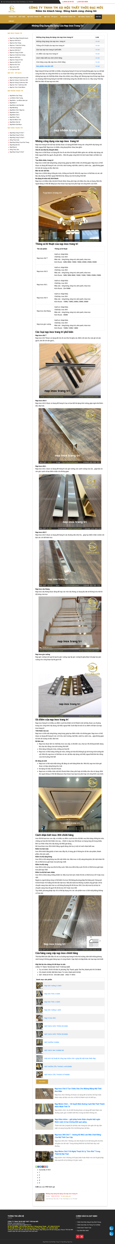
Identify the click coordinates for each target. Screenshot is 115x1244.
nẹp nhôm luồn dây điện (17, 105)
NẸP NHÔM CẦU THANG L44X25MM (58, 1066)
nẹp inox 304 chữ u (15, 40)
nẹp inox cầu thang (15, 43)
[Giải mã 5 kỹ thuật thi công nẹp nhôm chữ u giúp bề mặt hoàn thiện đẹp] (39, 1058)
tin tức (98, 17)
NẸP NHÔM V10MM (51, 1042)
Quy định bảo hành (83, 1230)
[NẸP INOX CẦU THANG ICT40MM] (39, 1074)
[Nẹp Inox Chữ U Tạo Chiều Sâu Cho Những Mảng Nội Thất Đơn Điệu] (44, 1093)
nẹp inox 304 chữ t (15, 50)
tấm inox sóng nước (16, 48)
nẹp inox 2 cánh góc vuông (17, 55)
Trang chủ (13, 17)
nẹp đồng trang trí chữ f (17, 152)
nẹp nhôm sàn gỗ (15, 122)
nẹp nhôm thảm (14, 117)
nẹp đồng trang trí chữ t (17, 132)
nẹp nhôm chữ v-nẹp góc (17, 110)
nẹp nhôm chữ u (14, 115)
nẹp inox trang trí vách (16, 52)
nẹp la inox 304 (14, 67)
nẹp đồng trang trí (85, 17)
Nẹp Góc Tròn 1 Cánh (52, 1002)
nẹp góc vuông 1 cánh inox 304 (19, 80)
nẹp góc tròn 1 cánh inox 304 (18, 85)
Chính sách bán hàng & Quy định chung (89, 1222)
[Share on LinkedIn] (47, 1166)
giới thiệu (21, 17)
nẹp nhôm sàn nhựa (16, 124)
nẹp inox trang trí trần (16, 60)
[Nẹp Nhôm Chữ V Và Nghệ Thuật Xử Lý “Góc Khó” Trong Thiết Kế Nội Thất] (44, 1156)
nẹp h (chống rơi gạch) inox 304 (19, 77)
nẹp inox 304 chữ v (15, 62)
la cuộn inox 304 (14, 69)
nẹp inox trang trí (34, 17)
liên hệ (11, 21)
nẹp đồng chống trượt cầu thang (19, 142)
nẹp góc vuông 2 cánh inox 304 (19, 82)
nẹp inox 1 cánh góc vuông (17, 45)
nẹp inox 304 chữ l (15, 57)
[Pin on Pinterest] (45, 1166)
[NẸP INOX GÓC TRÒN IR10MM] (39, 1034)
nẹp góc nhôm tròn (15, 119)
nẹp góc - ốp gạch (51, 17)
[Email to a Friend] (43, 1166)
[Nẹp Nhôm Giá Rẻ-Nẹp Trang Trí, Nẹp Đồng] (12, 9)
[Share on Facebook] (38, 1166)
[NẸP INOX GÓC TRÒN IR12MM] (39, 1026)
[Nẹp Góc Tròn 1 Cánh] (39, 1002)
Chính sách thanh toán (84, 1228)
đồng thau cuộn (14, 140)
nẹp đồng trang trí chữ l (17, 135)
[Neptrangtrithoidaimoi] (78, 1236)
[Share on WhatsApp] (36, 1166)
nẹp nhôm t (13, 102)
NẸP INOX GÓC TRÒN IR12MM (56, 1026)
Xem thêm (42, 1081)
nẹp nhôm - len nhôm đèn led (18, 100)
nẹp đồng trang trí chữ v (17, 137)
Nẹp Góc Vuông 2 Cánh (52, 986)
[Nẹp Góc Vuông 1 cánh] (39, 1010)
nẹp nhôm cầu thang (16, 95)
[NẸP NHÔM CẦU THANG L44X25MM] (39, 1066)
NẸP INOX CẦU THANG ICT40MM (57, 1074)
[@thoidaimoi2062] (81, 1236)
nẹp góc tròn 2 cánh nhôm (17, 87)
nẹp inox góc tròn (15, 64)
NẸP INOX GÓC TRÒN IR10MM (56, 1034)
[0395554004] (111, 1233)
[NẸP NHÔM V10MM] (39, 1042)
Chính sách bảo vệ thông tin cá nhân (88, 1225)
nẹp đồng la (13, 147)
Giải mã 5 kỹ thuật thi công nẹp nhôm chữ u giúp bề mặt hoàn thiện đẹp (70, 1058)
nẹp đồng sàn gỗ (15, 145)
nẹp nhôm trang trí (67, 17)
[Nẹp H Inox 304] (39, 1018)
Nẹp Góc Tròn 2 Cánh (52, 994)
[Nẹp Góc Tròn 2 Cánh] (39, 994)
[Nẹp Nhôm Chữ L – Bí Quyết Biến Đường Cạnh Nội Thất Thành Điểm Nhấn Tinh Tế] (44, 1109)
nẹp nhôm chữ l (14, 112)
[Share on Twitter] (41, 1166)
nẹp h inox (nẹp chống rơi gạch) (19, 38)
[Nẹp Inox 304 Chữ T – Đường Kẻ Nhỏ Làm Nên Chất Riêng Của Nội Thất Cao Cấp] (44, 1139)
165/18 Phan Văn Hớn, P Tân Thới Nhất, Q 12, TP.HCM (18, 2)
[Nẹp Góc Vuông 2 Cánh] (39, 986)
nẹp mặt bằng (14, 107)
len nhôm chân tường (16, 98)
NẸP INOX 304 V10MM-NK (54, 1050)
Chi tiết (98, 41)
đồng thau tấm (14, 149)
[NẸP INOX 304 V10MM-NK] (39, 1050)
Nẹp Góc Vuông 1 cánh (52, 1010)
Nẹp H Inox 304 (50, 1018)
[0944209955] (111, 1228)
